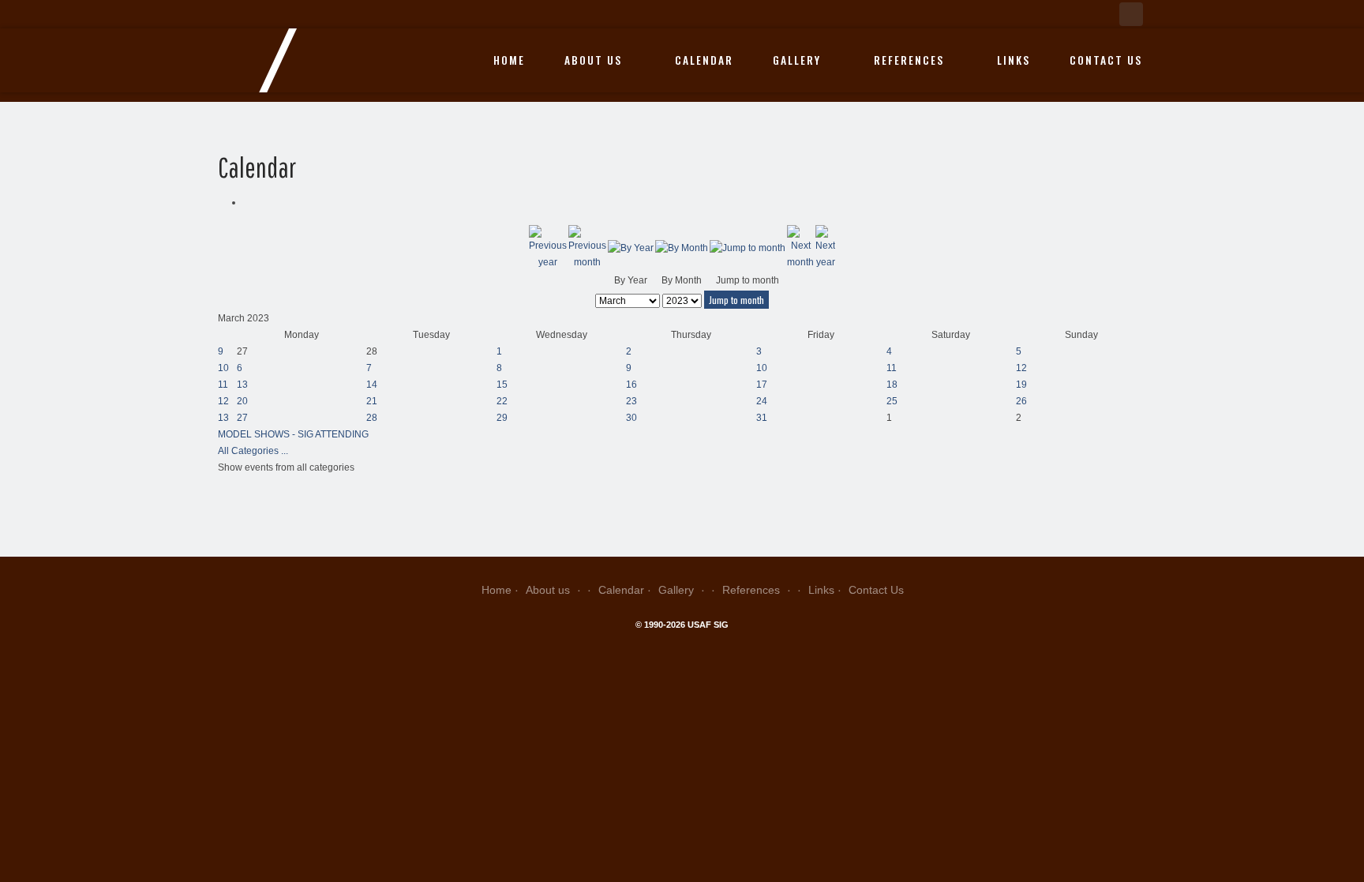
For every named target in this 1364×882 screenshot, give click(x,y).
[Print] (246, 202)
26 (1021, 401)
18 (891, 384)
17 (761, 384)
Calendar (704, 60)
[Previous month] (587, 247)
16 (631, 384)
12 (1021, 367)
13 (242, 384)
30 (631, 417)
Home (509, 60)
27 (242, 417)
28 (371, 417)
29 (502, 417)
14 (371, 384)
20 (242, 401)
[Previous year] (548, 247)
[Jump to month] (747, 247)
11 (891, 367)
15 (502, 384)
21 (371, 401)
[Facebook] (1131, 14)
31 (761, 417)
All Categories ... (253, 450)
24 (761, 401)
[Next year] (825, 247)
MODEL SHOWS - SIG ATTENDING (293, 434)
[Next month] (800, 247)
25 (891, 401)
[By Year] (631, 247)
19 (1021, 384)
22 (502, 401)
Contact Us (1106, 60)
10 (223, 367)
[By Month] (681, 247)
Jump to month (736, 299)
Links (1013, 60)
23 (631, 401)
